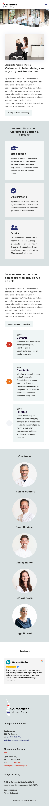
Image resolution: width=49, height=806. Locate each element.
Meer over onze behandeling (19, 324)
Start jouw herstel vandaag (18, 113)
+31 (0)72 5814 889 (13, 763)
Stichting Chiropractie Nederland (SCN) (19, 782)
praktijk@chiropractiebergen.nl (15, 766)
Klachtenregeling (10, 790)
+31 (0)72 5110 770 (13, 737)
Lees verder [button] (10, 681)
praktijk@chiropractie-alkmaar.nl (16, 740)
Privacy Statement (11, 793)
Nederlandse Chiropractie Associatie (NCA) (21, 785)
